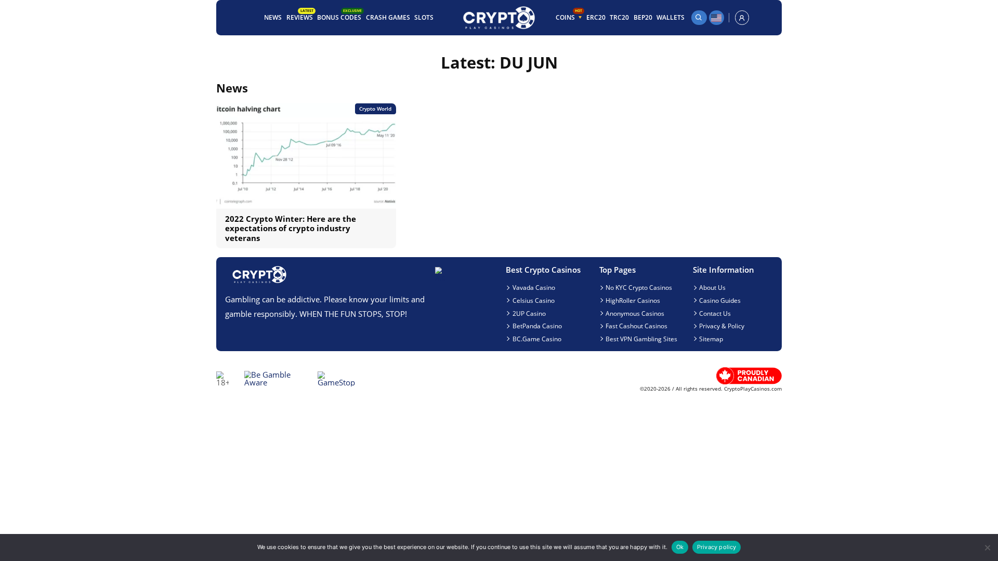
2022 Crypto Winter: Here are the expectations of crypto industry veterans (290, 228)
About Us (712, 287)
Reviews (299, 16)
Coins (569, 16)
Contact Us (715, 313)
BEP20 (643, 17)
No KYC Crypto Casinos (639, 287)
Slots (424, 17)
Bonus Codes (339, 16)
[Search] (699, 17)
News (273, 17)
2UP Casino (529, 313)
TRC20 (619, 17)
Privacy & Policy (721, 326)
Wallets (670, 17)
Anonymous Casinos (635, 313)
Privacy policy (717, 547)
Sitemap (711, 339)
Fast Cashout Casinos (636, 326)
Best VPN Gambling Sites (641, 339)
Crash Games (388, 17)
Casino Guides (720, 300)
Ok (680, 547)
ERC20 (596, 17)
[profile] (742, 17)
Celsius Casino (534, 300)
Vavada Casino (534, 287)
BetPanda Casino (537, 326)
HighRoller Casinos (633, 300)
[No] (986, 547)
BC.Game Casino (537, 339)
